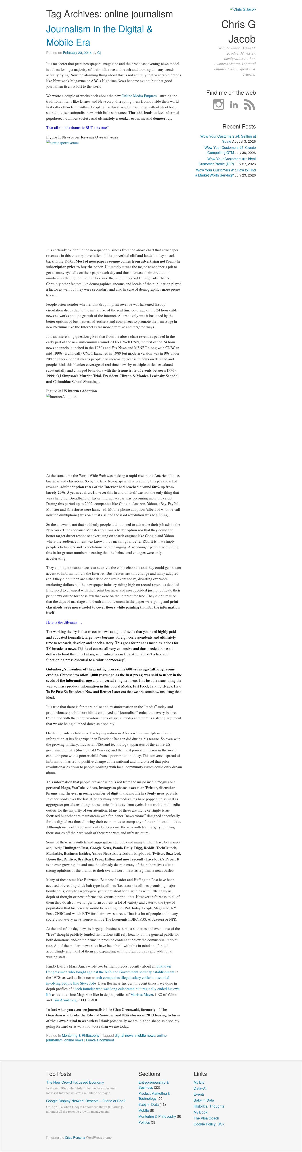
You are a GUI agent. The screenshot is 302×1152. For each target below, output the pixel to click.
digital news (124, 1035)
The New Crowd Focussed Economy (75, 1082)
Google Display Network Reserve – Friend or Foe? (85, 1100)
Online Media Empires (139, 95)
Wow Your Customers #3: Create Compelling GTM (230, 150)
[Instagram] (218, 104)
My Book (200, 1112)
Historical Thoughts (209, 1106)
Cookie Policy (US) (209, 1124)
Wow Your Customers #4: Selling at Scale (228, 139)
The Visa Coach (206, 1118)
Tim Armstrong (65, 999)
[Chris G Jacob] (243, 9)
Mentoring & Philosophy (80, 1035)
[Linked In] (234, 104)
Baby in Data (148, 1104)
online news (73, 1040)
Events (199, 1094)
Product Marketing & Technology (154, 1096)
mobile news (145, 1035)
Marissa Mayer (141, 994)
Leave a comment (100, 1040)
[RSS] (249, 104)
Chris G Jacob (238, 30)
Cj (99, 52)
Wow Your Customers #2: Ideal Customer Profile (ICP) (227, 161)
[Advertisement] (225, 255)
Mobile (143, 1110)
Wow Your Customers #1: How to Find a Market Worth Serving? (225, 172)
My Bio (199, 1082)
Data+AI (200, 1088)
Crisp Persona (75, 1137)
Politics (144, 1122)
